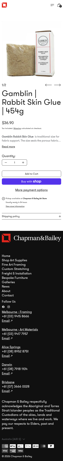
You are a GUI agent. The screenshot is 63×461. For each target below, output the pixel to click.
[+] (23, 162)
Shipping (17, 128)
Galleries (8, 282)
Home (6, 256)
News (6, 287)
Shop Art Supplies (14, 260)
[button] (31, 50)
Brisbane (8, 382)
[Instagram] (8, 306)
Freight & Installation (17, 273)
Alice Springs (11, 347)
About (6, 291)
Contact (8, 295)
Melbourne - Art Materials (20, 330)
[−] (6, 162)
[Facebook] (3, 306)
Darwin (7, 365)
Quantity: (8, 156)
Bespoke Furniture (15, 278)
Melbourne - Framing (17, 312)
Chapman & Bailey (21, 456)
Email (6, 321)
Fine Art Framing (14, 265)
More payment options (31, 190)
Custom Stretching (15, 269)
